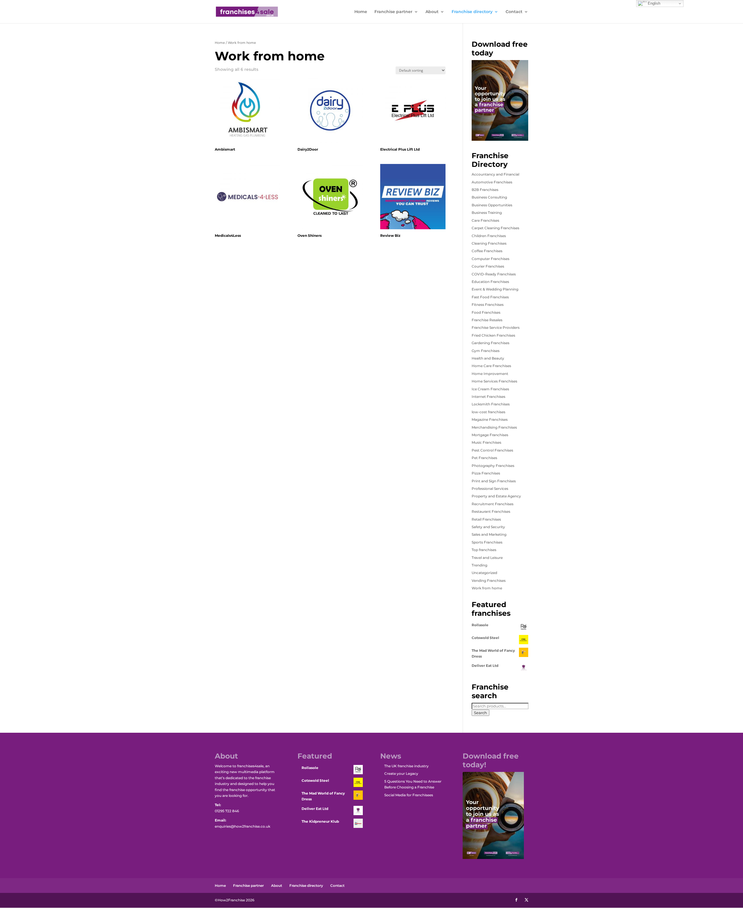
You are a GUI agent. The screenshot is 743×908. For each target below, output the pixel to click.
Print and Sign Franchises (494, 481)
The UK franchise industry (406, 766)
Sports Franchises (487, 542)
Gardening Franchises (490, 343)
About (432, 12)
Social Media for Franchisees (408, 795)
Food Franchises (486, 312)
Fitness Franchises (488, 304)
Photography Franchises (493, 465)
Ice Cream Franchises (490, 389)
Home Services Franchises (494, 381)
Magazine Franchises (490, 419)
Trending (479, 565)
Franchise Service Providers (496, 327)
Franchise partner (393, 12)
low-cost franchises (488, 412)
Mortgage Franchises (490, 435)
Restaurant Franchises (491, 511)
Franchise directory (472, 12)
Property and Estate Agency (496, 496)
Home (360, 12)
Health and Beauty (488, 358)
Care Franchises (485, 220)
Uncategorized (484, 573)
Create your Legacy (401, 773)
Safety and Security (488, 527)
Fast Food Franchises (490, 297)
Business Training (487, 212)
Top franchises (484, 550)
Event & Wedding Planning (495, 289)
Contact (514, 12)
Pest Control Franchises (492, 450)
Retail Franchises (486, 519)
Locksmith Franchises (491, 404)
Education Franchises (490, 281)
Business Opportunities (492, 205)
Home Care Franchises (491, 366)
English (653, 3)
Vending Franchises (489, 580)
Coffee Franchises (487, 251)
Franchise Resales (487, 320)
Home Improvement (490, 373)
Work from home (487, 588)
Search (480, 712)
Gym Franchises (485, 351)
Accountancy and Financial (495, 174)
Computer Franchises (490, 259)
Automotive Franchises (492, 182)
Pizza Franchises (486, 473)
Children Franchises (489, 236)
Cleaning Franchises (489, 243)
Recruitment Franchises (492, 504)
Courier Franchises (488, 266)
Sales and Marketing (489, 534)
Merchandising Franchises (494, 427)
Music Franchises (486, 442)
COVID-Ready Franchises (494, 274)
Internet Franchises (488, 396)
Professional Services (490, 488)
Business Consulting (489, 197)
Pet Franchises (484, 458)
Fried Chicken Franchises (493, 335)
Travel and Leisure (487, 557)
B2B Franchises (485, 189)
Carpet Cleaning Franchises (495, 228)
